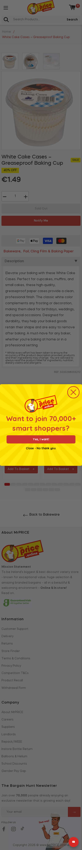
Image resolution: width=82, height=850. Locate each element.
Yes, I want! (41, 439)
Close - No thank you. (41, 448)
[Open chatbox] (74, 842)
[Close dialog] (73, 392)
